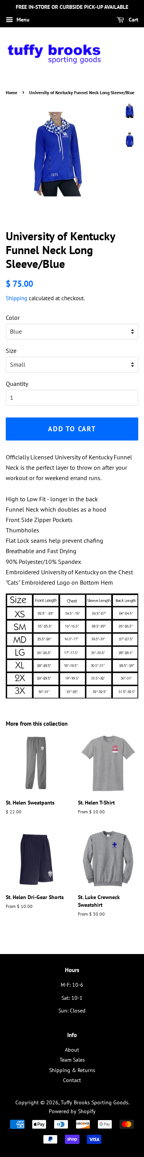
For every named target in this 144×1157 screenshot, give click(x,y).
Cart (132, 19)
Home (11, 92)
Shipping (16, 298)
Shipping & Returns (72, 1070)
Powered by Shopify (72, 1111)
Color (13, 317)
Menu (22, 19)
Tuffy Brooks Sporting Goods (94, 1102)
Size (11, 350)
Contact (72, 1080)
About (72, 1049)
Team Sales (72, 1059)
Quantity (17, 383)
